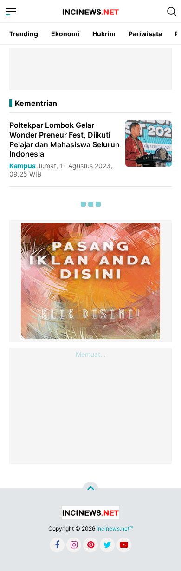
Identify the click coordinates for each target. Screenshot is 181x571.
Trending (23, 34)
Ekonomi (65, 34)
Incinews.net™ (115, 528)
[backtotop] (90, 489)
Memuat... (91, 354)
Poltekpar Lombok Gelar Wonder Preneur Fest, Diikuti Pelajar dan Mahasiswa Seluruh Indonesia (64, 139)
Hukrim (104, 34)
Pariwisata (145, 34)
